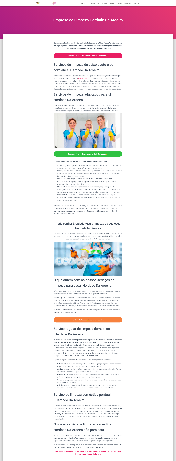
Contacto (112, 3)
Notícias (104, 3)
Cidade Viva (84, 3)
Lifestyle (136, 3)
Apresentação (95, 3)
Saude (120, 3)
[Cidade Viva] (45, 3)
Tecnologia (127, 3)
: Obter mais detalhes (88, 320)
